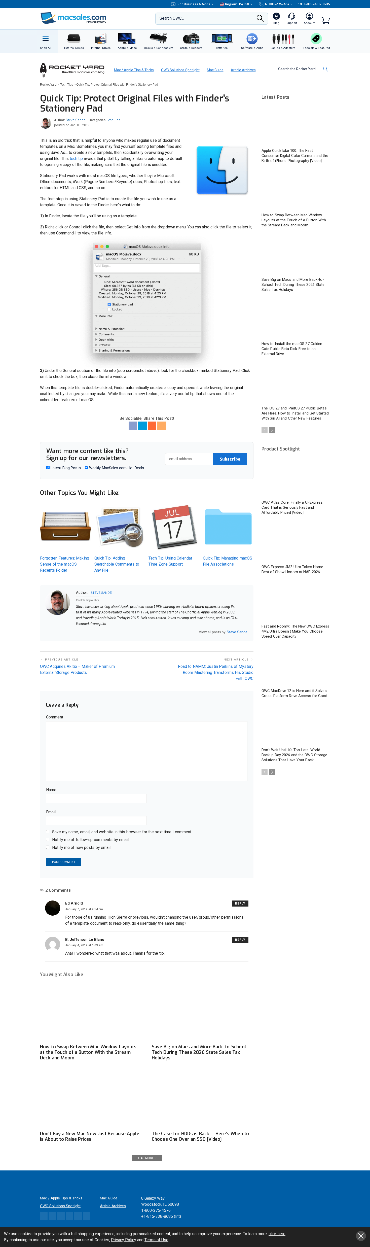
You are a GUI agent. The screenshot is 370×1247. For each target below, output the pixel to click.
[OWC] (73, 18)
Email (51, 812)
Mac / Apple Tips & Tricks (134, 70)
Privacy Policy (123, 1239)
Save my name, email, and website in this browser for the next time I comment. (122, 831)
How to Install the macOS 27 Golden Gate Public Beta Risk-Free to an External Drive (292, 348)
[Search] (260, 20)
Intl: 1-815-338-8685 (313, 4)
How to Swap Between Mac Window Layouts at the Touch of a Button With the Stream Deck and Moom (88, 1052)
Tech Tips (113, 120)
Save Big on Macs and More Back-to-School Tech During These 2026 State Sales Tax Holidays (199, 1052)
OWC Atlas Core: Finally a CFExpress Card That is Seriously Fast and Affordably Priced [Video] (292, 507)
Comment (54, 717)
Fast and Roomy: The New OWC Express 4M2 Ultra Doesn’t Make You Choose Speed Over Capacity (295, 631)
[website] (78, 632)
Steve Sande (75, 120)
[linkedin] (91, 632)
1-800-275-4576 (278, 4)
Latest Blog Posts (65, 468)
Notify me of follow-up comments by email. (91, 839)
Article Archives (243, 70)
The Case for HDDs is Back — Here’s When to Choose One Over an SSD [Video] (200, 1136)
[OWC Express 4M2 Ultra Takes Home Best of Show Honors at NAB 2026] (296, 542)
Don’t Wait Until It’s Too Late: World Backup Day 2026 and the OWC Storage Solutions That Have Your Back (294, 755)
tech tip (76, 158)
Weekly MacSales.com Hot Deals (116, 468)
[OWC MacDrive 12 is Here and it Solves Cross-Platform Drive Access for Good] (296, 666)
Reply (240, 903)
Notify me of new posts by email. (82, 847)
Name (51, 789)
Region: (237, 4)
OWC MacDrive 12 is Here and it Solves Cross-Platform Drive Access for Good (294, 693)
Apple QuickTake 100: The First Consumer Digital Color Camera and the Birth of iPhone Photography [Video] (295, 155)
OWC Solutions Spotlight (180, 70)
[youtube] (97, 632)
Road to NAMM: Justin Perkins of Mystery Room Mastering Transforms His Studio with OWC (215, 672)
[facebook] (84, 632)
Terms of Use (156, 1239)
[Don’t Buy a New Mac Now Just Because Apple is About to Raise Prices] (91, 1099)
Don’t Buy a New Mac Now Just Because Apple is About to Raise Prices (89, 1136)
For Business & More (193, 4)
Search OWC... (172, 18)
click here (277, 1233)
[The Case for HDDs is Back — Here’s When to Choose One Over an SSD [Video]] (202, 1099)
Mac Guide (215, 70)
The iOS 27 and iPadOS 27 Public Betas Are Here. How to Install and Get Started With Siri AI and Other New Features (295, 413)
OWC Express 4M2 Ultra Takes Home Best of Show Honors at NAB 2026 (292, 569)
